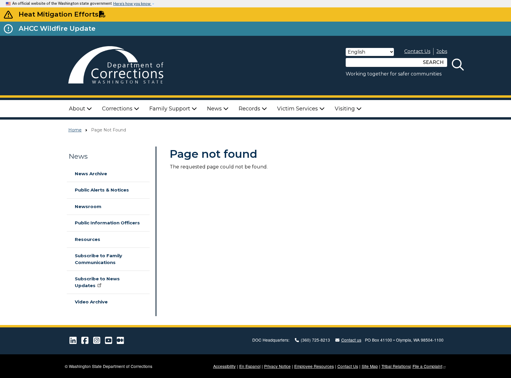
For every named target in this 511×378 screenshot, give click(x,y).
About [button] (78, 108)
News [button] (215, 108)
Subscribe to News (97, 282)
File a (427, 366)
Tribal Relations (395, 366)
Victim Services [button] (298, 108)
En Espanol (250, 366)
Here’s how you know (132, 3)
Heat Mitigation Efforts (58, 14)
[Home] (124, 65)
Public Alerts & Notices (102, 190)
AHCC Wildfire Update (57, 28)
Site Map (370, 366)
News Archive (91, 173)
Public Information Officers (107, 223)
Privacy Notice (277, 366)
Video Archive (91, 302)
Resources (87, 239)
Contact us (351, 340)
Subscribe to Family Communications (98, 259)
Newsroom (88, 206)
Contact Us (417, 51)
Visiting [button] (345, 108)
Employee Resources (314, 366)
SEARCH (433, 62)
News (78, 156)
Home (75, 130)
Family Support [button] (170, 108)
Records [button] (250, 108)
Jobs (441, 51)
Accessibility (224, 366)
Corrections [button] (118, 108)
